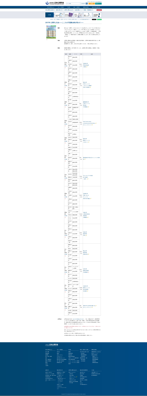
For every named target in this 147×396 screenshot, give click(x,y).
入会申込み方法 (60, 379)
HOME (51, 19)
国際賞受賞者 (70, 353)
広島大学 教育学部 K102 (85, 233)
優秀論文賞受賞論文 (71, 356)
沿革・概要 (47, 351)
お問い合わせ (93, 1)
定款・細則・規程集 (48, 356)
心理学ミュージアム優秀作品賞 (73, 357)
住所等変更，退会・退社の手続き (50, 375)
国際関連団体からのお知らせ (96, 351)
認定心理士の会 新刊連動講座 (61, 359)
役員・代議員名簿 (48, 359)
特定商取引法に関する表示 (96, 373)
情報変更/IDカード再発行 (61, 372)
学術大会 (58, 351)
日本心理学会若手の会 (49, 378)
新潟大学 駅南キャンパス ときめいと (86, 140)
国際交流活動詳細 (94, 354)
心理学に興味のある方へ (69, 9)
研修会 (58, 353)
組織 (46, 357)
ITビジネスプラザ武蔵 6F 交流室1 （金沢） (88, 177)
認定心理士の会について (62, 378)
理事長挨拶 (47, 353)
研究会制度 (82, 353)
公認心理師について (79, 9)
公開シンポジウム (64, 19)
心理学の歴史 (71, 375)
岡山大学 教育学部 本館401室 (85, 252)
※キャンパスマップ (87, 124)
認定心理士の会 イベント (61, 357)
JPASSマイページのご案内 (49, 373)
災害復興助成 (83, 356)
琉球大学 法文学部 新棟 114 (89, 305)
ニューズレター (60, 381)
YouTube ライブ (59, 356)
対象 (59, 40)
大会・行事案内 (61, 7)
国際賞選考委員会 (95, 362)
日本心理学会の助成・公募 (84, 351)
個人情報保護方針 (99, 1)
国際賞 (69, 351)
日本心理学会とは (50, 7)
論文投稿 (99, 10)
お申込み (59, 319)
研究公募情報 (83, 359)
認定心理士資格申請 (96, 7)
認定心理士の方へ (59, 9)
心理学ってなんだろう (72, 372)
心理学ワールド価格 (60, 384)
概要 (59, 28)
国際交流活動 (85, 7)
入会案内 (91, 3)
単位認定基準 (82, 378)
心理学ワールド (71, 378)
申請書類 (81, 375)
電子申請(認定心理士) (83, 376)
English (89, 1)
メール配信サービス (60, 375)
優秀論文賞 (70, 354)
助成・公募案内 (77, 7)
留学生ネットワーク (95, 353)
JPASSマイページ (98, 3)
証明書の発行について (60, 373)
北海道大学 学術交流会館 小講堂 (86, 65)
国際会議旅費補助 (84, 354)
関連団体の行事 (59, 362)
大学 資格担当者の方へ (83, 384)
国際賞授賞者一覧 (95, 357)
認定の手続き (82, 373)
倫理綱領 (46, 354)
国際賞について (94, 356)
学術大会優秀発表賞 (71, 359)
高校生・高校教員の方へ (89, 9)
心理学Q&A (71, 373)
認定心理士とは (82, 372)
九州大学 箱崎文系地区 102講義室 (86, 270)
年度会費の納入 (47, 376)
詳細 (59, 48)
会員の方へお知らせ (48, 372)
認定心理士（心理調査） (84, 379)
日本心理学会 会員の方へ (50, 9)
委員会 (46, 362)
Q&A (81, 381)
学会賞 (68, 7)
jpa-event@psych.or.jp (78, 319)
